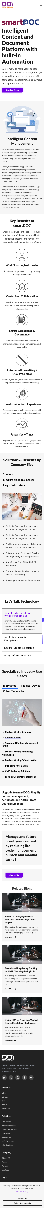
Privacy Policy (22, 1191)
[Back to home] (8, 5)
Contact (5, 1170)
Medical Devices (9, 1125)
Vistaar (5, 1097)
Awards (5, 1166)
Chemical (6, 1133)
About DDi (6, 1158)
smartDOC (6, 1108)
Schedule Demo (12, 90)
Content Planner (13, 737)
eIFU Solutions (8, 1141)
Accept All (22, 1198)
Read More (9, 937)
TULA (4, 1104)
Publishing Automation (16, 765)
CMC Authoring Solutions (17, 771)
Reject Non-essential (22, 1203)
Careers (5, 1162)
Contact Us (14, 875)
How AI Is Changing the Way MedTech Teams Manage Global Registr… (20, 919)
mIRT (4, 1101)
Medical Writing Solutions (18, 732)
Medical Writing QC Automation (21, 760)
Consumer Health (9, 1129)
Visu (4, 1093)
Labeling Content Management (20, 776)
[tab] (8, 474)
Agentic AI (6, 1137)
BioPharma (6, 1121)
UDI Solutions (7, 1145)
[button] (41, 5)
